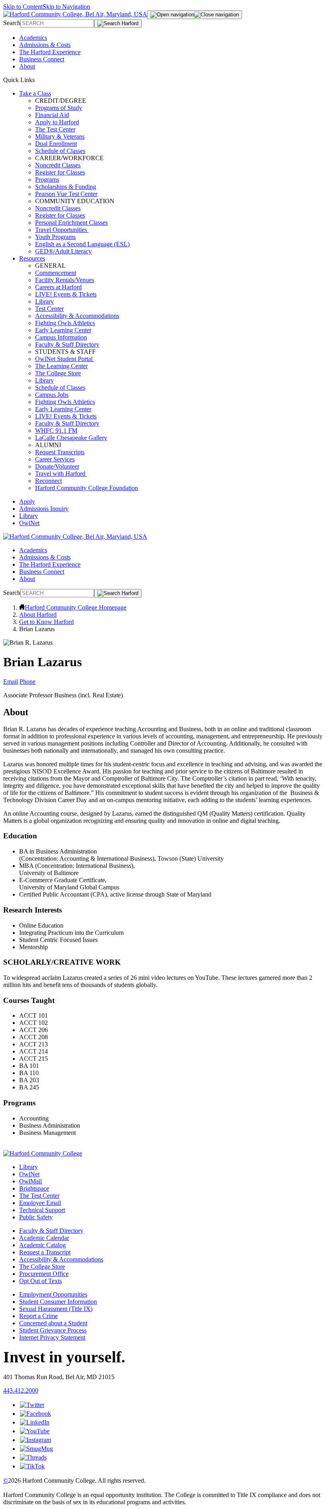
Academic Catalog (42, 1245)
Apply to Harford (57, 122)
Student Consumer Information (58, 1301)
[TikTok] (32, 1466)
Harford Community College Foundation (86, 488)
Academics (33, 37)
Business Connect (41, 59)
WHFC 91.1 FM (56, 430)
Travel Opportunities (62, 229)
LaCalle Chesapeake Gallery (71, 437)
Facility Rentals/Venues (64, 280)
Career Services (55, 459)
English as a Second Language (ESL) (82, 244)
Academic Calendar (44, 1237)
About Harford (38, 614)
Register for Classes (60, 172)
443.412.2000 (20, 1390)
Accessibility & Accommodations (77, 315)
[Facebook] (35, 1413)
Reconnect (48, 480)
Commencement (55, 272)
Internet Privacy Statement (52, 1337)
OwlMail (30, 1181)
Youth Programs (55, 237)
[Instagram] (35, 1439)
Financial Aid (52, 115)
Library (44, 301)
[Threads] (33, 1457)
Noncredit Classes (58, 165)
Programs (47, 179)
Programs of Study (58, 107)
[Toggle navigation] (194, 14)
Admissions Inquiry (44, 508)
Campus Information (61, 337)
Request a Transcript (45, 1252)
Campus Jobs (52, 394)
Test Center (49, 308)
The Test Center (55, 129)
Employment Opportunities (53, 1294)
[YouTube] (34, 1431)
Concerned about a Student (53, 1323)
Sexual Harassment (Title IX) (56, 1308)
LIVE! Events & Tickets (66, 294)
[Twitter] (32, 1404)
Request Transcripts (60, 452)
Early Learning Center (63, 330)
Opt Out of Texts (40, 1280)
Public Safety (36, 1217)
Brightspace (34, 1188)
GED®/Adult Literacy (63, 251)
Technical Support (42, 1210)
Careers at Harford (58, 287)
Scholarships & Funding (65, 186)
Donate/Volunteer (57, 466)
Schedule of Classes (60, 150)
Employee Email (40, 1202)
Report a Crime (38, 1316)
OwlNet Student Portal (64, 358)
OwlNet (29, 523)
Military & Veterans (60, 136)
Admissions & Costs (45, 44)
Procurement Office (44, 1273)
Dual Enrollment (56, 143)
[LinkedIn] (34, 1422)
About (27, 66)
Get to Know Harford (46, 621)
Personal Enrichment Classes (71, 222)
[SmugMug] (36, 1448)
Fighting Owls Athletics (65, 323)
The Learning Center (61, 366)
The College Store (58, 373)
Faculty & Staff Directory (67, 344)
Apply (27, 501)
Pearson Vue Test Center (66, 193)
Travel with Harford (61, 473)
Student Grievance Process (53, 1330)
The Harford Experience (50, 52)
